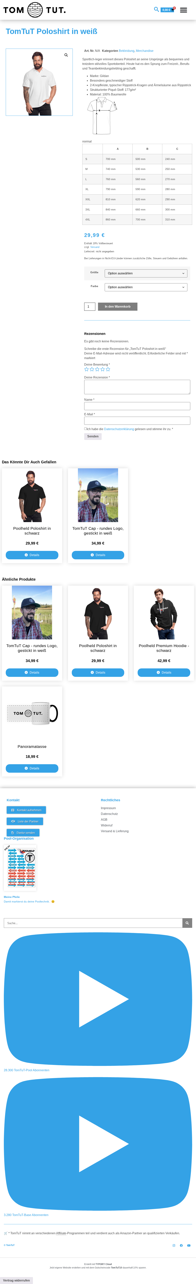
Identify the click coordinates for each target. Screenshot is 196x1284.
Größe (94, 272)
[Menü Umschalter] (183, 10)
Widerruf (106, 825)
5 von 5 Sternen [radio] (108, 369)
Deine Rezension (97, 377)
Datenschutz (109, 813)
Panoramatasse (32, 746)
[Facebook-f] (181, 1245)
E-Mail (89, 414)
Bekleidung (126, 50)
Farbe (94, 286)
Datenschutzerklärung (119, 428)
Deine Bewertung (97, 364)
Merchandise (145, 50)
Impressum (108, 808)
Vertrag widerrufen (16, 1280)
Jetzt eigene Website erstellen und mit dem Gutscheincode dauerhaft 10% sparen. (98, 1267)
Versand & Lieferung (115, 831)
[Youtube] (188, 1245)
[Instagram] (173, 1245)
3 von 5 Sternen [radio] (97, 369)
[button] (66, 55)
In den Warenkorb (118, 306)
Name (89, 399)
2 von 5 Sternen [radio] (92, 369)
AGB (104, 819)
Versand (94, 247)
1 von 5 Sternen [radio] (86, 369)
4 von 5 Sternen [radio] (102, 369)
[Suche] (187, 923)
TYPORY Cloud (104, 1264)
